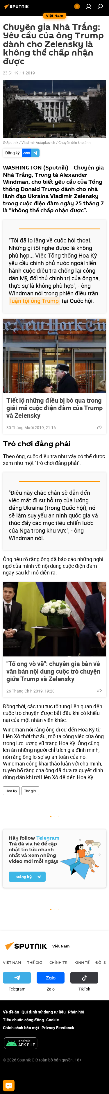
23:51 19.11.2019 (19, 73)
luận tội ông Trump (34, 301)
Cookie (52, 1019)
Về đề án (11, 1012)
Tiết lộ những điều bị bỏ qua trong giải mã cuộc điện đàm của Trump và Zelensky (54, 408)
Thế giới (30, 790)
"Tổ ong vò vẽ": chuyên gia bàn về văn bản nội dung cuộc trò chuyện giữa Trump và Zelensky (53, 671)
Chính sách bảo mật (21, 1027)
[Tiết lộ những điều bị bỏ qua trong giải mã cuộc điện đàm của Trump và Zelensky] (54, 356)
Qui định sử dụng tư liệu (44, 1012)
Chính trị (59, 962)
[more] (99, 427)
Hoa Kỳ (11, 790)
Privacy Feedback (58, 1027)
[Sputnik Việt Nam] (17, 8)
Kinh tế (82, 962)
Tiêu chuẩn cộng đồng (23, 1019)
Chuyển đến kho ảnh (74, 142)
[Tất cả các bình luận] (9, 1085)
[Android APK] (20, 1043)
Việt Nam (12, 962)
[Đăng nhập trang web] (88, 6)
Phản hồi (76, 1012)
